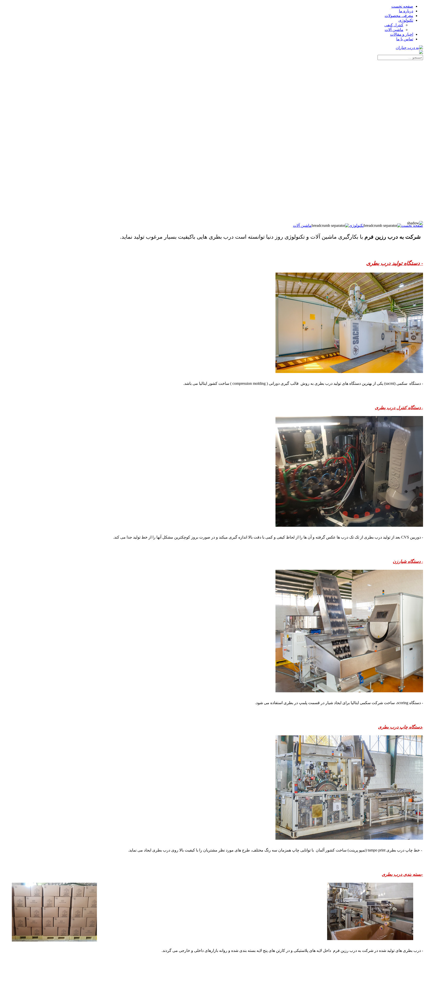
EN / (10, 62)
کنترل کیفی (393, 25)
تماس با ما (404, 39)
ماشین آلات (394, 30)
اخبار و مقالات (401, 34)
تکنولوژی (405, 20)
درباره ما (406, 11)
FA (17, 62)
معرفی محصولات (399, 16)
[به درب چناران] (409, 48)
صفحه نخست (402, 6)
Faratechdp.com (410, 985)
